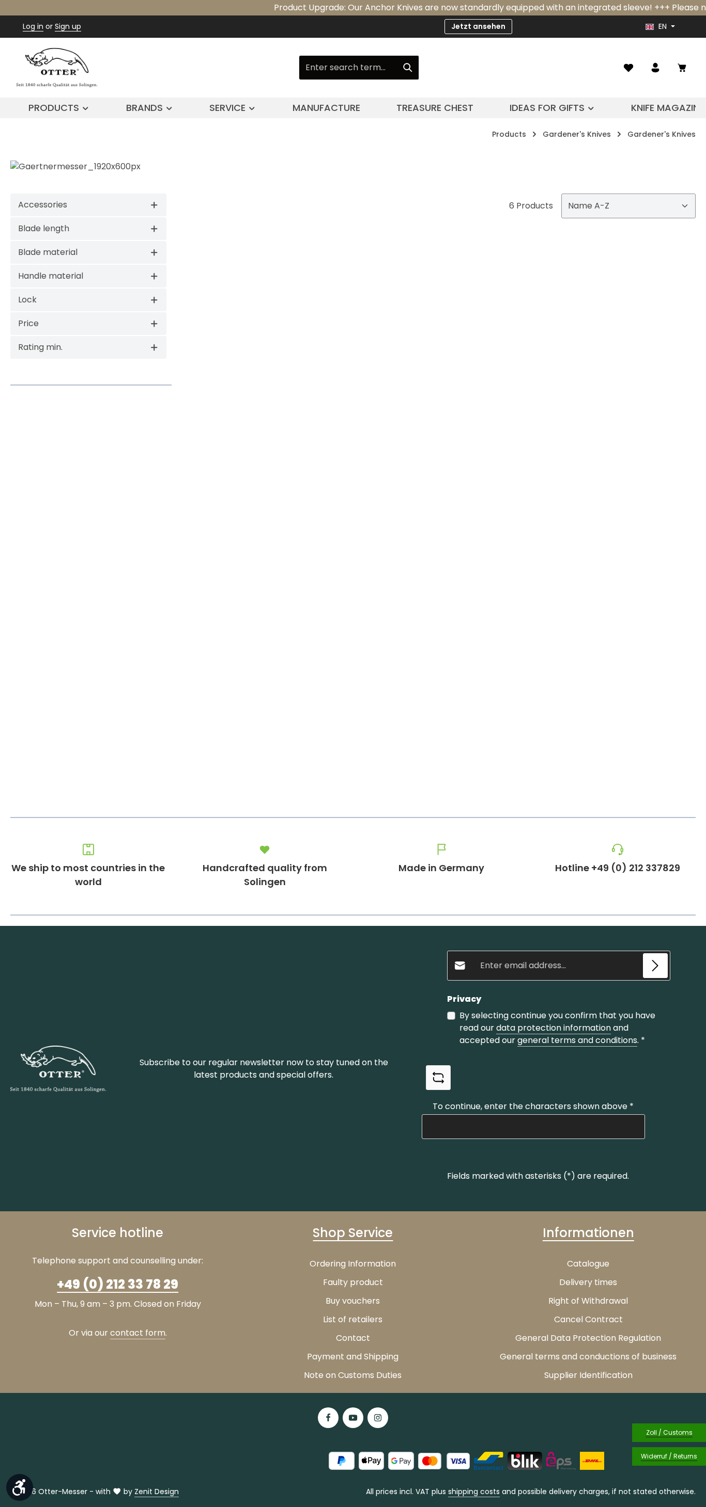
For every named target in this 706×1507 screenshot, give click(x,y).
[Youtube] (353, 1417)
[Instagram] (377, 1417)
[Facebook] (328, 1417)
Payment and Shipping (352, 1356)
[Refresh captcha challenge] (438, 1077)
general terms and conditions (577, 1040)
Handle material (50, 276)
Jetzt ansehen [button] (478, 26)
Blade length (43, 228)
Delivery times (588, 1282)
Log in (33, 26)
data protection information (553, 1028)
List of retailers (352, 1319)
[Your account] (655, 67)
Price (28, 323)
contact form (137, 1333)
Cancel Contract (588, 1319)
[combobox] (348, 67)
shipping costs (474, 1491)
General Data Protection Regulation (588, 1338)
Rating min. (40, 347)
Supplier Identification (588, 1375)
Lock (27, 300)
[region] (353, 167)
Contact (353, 1338)
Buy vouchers (353, 1301)
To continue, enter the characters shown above (533, 1106)
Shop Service (353, 1232)
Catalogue (588, 1264)
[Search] (408, 67)
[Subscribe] (655, 965)
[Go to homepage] (56, 67)
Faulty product (353, 1282)
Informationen (588, 1232)
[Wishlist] (628, 67)
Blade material (48, 252)
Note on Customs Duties (353, 1375)
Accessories (42, 205)
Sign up (68, 26)
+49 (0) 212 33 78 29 (117, 1284)
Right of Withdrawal (588, 1301)
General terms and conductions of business (588, 1356)
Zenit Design (156, 1491)
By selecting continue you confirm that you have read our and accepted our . (557, 1027)
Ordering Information (353, 1264)
